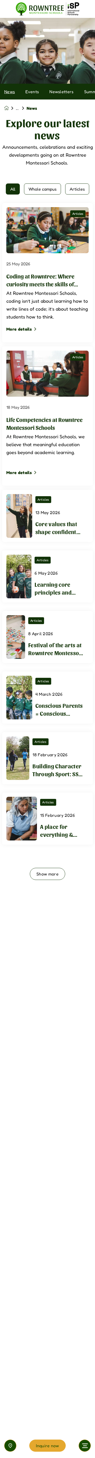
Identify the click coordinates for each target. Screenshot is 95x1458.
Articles (77, 189)
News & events (21, 108)
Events (32, 91)
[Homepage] (10, 108)
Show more (47, 874)
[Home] (47, 9)
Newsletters (61, 91)
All (12, 189)
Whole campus (42, 189)
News (9, 91)
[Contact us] (10, 1446)
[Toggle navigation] (85, 1446)
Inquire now (47, 1445)
